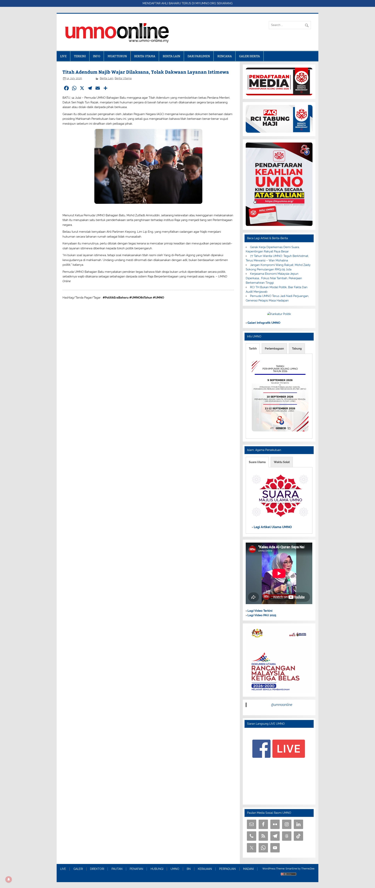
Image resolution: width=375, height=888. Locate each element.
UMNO (175, 869)
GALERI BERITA (249, 56)
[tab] (253, 348)
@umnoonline (281, 705)
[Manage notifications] (8, 879)
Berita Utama (123, 78)
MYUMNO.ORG (206, 3)
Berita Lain (106, 78)
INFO (96, 56)
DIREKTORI (97, 869)
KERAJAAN (205, 869)
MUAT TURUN (117, 56)
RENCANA (224, 56)
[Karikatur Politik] (279, 314)
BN (189, 869)
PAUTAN (117, 869)
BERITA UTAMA (144, 56)
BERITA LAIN (171, 56)
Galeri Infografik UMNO (263, 323)
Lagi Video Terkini (259, 611)
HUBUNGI (157, 869)
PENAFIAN (136, 869)
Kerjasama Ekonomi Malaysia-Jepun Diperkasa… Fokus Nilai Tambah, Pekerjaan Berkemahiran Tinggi (274, 278)
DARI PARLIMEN (199, 56)
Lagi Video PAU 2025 (261, 615)
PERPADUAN (227, 869)
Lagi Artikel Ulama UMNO (272, 527)
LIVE (63, 56)
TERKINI (80, 56)
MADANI (248, 869)
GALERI (78, 869)
